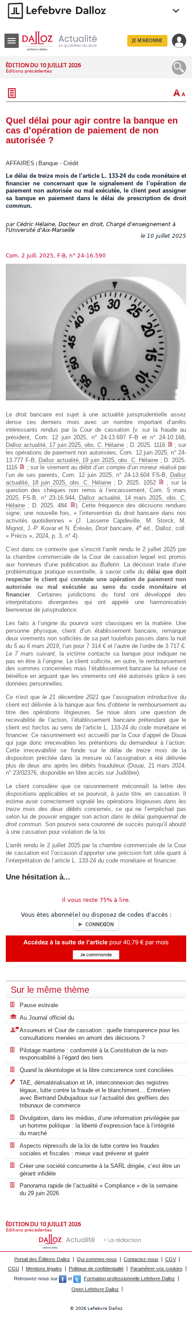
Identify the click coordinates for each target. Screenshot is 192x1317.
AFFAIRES (20, 163)
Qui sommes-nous (97, 1259)
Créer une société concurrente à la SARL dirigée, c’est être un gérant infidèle (100, 1170)
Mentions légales (44, 1268)
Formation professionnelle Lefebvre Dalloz (129, 1278)
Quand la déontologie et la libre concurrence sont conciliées (97, 1070)
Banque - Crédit (58, 163)
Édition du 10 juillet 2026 (43, 65)
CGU (13, 1268)
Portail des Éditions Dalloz (42, 1259)
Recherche (179, 67)
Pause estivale (39, 1005)
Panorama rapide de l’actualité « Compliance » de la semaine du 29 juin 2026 (99, 1189)
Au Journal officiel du (47, 1017)
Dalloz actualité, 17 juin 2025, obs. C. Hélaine (65, 445)
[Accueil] (66, 40)
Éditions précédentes (29, 71)
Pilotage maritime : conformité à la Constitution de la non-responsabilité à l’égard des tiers (94, 1054)
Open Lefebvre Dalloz (95, 1289)
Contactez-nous (141, 1259)
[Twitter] (77, 1278)
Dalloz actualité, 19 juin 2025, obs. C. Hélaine (98, 460)
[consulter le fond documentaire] (170, 445)
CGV (170, 1259)
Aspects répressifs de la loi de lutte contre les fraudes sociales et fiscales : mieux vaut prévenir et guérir (89, 1149)
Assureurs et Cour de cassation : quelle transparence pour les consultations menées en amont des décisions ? (99, 1034)
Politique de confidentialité (96, 1268)
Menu (11, 41)
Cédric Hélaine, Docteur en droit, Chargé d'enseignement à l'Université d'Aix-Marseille (90, 227)
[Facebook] (63, 1278)
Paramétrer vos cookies (156, 1268)
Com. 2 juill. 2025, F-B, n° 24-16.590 (56, 256)
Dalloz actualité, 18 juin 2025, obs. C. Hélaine (96, 479)
